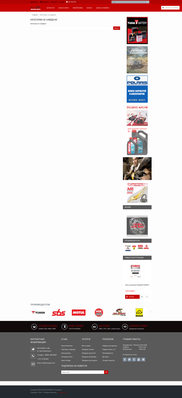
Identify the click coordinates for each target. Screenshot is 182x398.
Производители (107, 353)
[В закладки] (142, 297)
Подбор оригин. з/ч (108, 349)
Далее (116, 28)
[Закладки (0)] (40, 2)
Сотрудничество (66, 357)
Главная (35, 15)
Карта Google (66, 360)
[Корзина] (51, 2)
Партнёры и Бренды (68, 349)
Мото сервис (86, 346)
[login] (60, 2)
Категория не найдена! (48, 15)
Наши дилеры (66, 353)
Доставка (105, 357)
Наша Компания (67, 346)
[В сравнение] (147, 297)
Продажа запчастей (88, 353)
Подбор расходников (109, 346)
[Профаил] (31, 2)
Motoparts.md (62, 392)
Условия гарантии (108, 360)
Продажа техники (88, 349)
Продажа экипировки (89, 357)
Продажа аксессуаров (89, 360)
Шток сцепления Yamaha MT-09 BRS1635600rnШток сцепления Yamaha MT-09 (137, 285)
